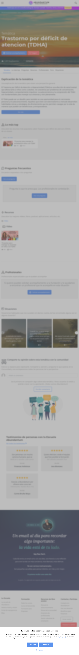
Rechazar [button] (32, 645)
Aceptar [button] (46, 645)
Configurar (39, 650)
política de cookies (63, 638)
